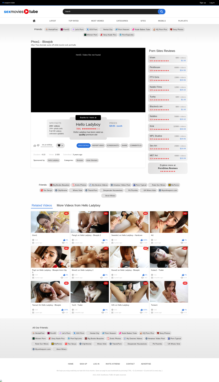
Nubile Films (168, 88)
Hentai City (107, 29)
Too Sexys (47, 190)
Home (34, 21)
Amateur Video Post (121, 185)
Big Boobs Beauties (61, 185)
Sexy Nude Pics (109, 35)
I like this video (34, 145)
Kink (168, 127)
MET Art (168, 157)
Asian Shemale (91, 160)
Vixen (168, 59)
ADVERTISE (146, 364)
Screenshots (113, 145)
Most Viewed (97, 21)
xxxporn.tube (9, 3)
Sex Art (168, 147)
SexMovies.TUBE (107, 375)
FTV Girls (168, 78)
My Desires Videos (100, 185)
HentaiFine (53, 29)
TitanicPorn (92, 190)
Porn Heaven (123, 29)
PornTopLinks (128, 35)
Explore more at (168, 168)
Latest (52, 21)
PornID (66, 29)
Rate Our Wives (158, 185)
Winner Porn (92, 35)
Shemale (80, 160)
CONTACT (130, 364)
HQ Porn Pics (161, 29)
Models (162, 21)
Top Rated (74, 21)
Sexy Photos (178, 29)
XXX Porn (93, 29)
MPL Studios (168, 137)
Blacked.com (168, 108)
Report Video (98, 145)
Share (124, 145)
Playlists (183, 21)
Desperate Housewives (113, 190)
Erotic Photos (80, 185)
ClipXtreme (62, 190)
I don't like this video (38, 145)
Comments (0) (135, 145)
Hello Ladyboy (88, 129)
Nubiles (168, 117)
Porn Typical (141, 185)
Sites (143, 21)
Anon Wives (110, 196)
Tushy (168, 98)
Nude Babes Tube (142, 29)
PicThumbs (133, 190)
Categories (122, 21)
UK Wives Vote (150, 190)
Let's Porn (79, 29)
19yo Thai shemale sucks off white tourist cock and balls (53, 45)
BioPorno (175, 185)
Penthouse (168, 68)
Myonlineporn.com (169, 190)
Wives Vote (77, 190)
